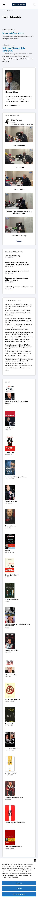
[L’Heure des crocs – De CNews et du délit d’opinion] (9, 392)
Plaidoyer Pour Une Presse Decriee (15, 822)
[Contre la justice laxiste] (9, 565)
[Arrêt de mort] (10, 714)
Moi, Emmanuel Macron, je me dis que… (16, 477)
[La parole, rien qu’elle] (10, 492)
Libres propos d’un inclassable (13, 846)
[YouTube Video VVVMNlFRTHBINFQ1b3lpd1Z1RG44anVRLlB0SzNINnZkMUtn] (19, 225)
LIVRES (7, 382)
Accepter (19, 883)
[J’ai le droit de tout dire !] (10, 641)
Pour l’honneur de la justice (12, 699)
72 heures (7, 550)
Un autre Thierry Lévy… (13, 256)
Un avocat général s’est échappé (14, 797)
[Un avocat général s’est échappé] (10, 788)
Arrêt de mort (9, 724)
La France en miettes (11, 675)
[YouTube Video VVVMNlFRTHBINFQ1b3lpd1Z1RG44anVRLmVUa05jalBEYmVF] (19, 156)
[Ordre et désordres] (10, 516)
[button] (35, 861)
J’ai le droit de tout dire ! (12, 650)
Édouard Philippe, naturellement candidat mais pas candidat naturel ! (17, 263)
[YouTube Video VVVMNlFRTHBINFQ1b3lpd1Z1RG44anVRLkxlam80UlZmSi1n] (19, 201)
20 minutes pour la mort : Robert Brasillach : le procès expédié (17, 624)
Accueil (4, 10)
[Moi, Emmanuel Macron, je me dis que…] (10, 467)
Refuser (19, 889)
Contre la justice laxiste (11, 575)
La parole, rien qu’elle (11, 501)
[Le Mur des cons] (10, 443)
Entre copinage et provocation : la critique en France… (16, 279)
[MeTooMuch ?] (10, 418)
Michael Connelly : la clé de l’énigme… (17, 271)
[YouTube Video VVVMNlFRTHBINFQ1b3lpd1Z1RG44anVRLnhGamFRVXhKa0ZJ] (19, 134)
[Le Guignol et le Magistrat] (10, 739)
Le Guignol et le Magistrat (12, 748)
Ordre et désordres (10, 526)
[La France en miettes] (9, 665)
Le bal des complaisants (11, 599)
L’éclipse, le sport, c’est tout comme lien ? (19, 287)
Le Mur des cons (9, 452)
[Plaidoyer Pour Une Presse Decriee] (10, 813)
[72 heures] (10, 541)
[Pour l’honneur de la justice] (10, 690)
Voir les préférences (19, 894)
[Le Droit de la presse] (10, 763)
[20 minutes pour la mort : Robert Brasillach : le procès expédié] (10, 615)
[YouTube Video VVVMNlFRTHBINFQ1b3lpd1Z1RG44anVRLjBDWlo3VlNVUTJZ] (19, 178)
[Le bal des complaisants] (9, 590)
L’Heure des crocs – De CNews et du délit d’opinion (16, 402)
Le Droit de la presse (10, 773)
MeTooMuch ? (9, 428)
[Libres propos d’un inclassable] (10, 837)
